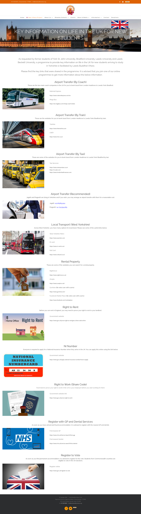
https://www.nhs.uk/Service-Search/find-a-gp (62, 435)
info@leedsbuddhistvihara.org (39, 1)
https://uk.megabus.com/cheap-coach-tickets (62, 104)
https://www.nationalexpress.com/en (60, 95)
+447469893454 (60, 203)
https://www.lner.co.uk (56, 137)
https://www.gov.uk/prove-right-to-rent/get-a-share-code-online (68, 320)
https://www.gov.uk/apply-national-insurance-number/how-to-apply (69, 359)
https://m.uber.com (55, 170)
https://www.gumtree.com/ (57, 292)
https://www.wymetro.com (57, 238)
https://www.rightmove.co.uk (58, 275)
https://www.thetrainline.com (58, 128)
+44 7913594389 (61, 207)
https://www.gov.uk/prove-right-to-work (61, 398)
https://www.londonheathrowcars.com (60, 172)
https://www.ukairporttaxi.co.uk (59, 167)
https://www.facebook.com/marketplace (61, 300)
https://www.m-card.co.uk (57, 246)
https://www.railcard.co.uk (57, 254)
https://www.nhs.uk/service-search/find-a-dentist (63, 443)
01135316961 (64, 503)
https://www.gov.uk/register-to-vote (60, 470)
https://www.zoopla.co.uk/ (57, 283)
